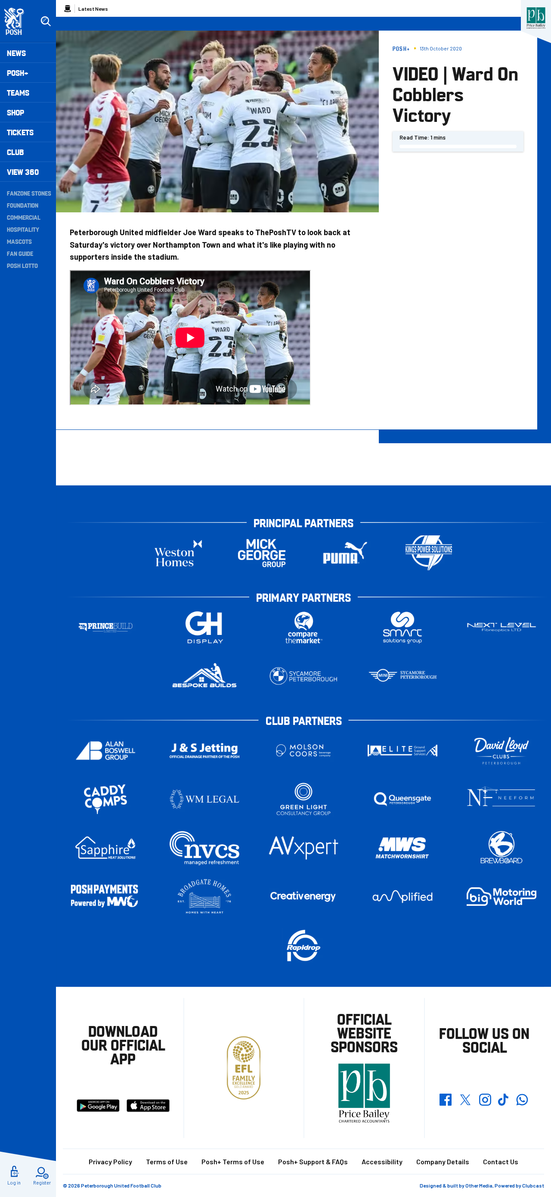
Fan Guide (20, 253)
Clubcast (533, 1185)
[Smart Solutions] (402, 627)
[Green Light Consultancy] (303, 799)
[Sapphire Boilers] (105, 847)
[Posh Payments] (105, 896)
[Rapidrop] (303, 945)
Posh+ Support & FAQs (313, 1161)
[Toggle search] (46, 21)
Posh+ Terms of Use (232, 1161)
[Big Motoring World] (501, 896)
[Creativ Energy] (303, 896)
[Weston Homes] (178, 552)
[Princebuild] (105, 627)
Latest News (93, 9)
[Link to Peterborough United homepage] (17, 21)
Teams (18, 92)
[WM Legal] (204, 799)
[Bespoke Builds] (204, 676)
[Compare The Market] (303, 627)
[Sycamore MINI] (402, 676)
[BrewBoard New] (501, 847)
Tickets (20, 132)
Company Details (442, 1161)
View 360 (23, 171)
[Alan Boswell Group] (105, 750)
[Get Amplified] (402, 896)
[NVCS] (204, 847)
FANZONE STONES (29, 193)
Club (15, 151)
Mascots (19, 241)
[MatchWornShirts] (402, 847)
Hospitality (23, 229)
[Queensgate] (402, 799)
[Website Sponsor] (536, 18)
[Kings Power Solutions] (429, 552)
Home (67, 8)
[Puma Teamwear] (345, 552)
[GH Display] (204, 627)
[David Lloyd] (501, 750)
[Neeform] (501, 799)
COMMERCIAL (23, 217)
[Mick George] (262, 552)
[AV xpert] (303, 847)
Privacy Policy (110, 1161)
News (16, 52)
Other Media (478, 1185)
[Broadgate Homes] (204, 896)
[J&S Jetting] (204, 750)
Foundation (22, 205)
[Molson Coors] (303, 750)
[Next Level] (501, 627)
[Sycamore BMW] (303, 676)
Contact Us (500, 1161)
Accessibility (382, 1161)
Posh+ (17, 72)
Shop (15, 112)
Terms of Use (167, 1161)
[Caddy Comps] (105, 799)
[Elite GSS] (402, 750)
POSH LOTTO (22, 265)
